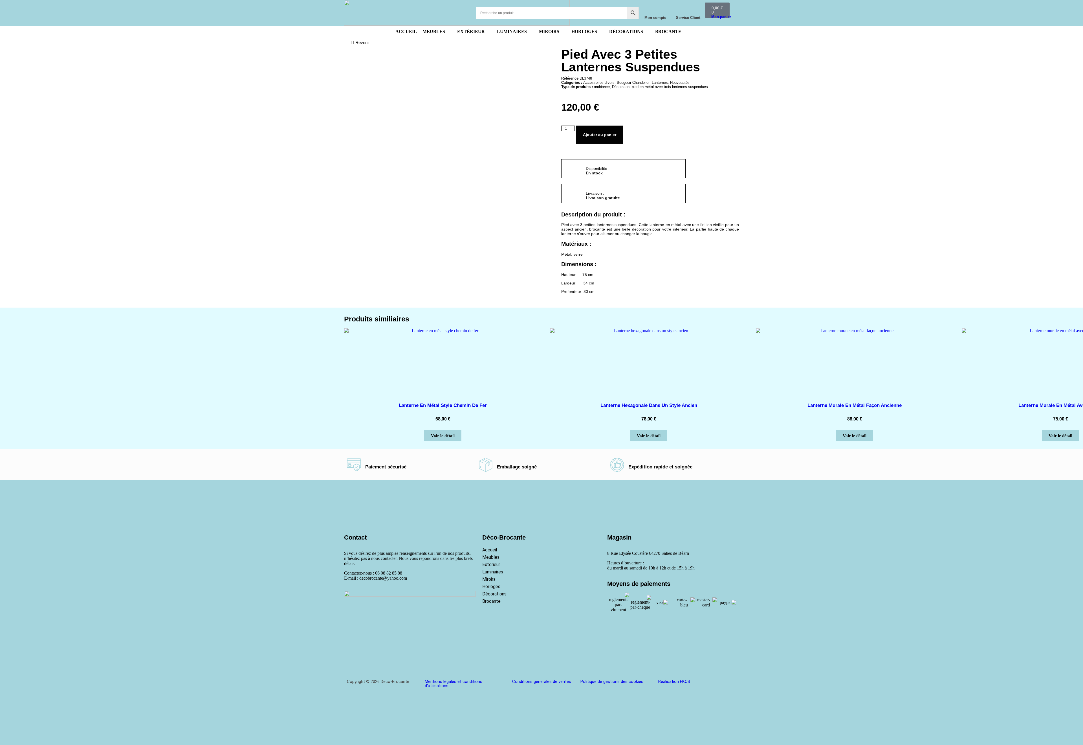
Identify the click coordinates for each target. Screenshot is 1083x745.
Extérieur (491, 564)
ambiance (602, 87)
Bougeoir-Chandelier (633, 82)
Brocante (491, 601)
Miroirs (489, 579)
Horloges (491, 586)
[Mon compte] (655, 9)
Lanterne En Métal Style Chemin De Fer (443, 405)
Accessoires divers (599, 82)
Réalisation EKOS (674, 681)
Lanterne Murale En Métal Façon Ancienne (854, 405)
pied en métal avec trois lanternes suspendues (670, 87)
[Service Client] (688, 9)
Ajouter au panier (599, 134)
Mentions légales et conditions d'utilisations (453, 683)
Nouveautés (680, 82)
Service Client (688, 18)
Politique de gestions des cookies (611, 681)
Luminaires (492, 572)
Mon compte (655, 18)
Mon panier (721, 17)
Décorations (494, 594)
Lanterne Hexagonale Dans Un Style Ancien (648, 405)
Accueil (489, 550)
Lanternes (660, 82)
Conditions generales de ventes (541, 681)
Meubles (490, 557)
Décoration (620, 87)
